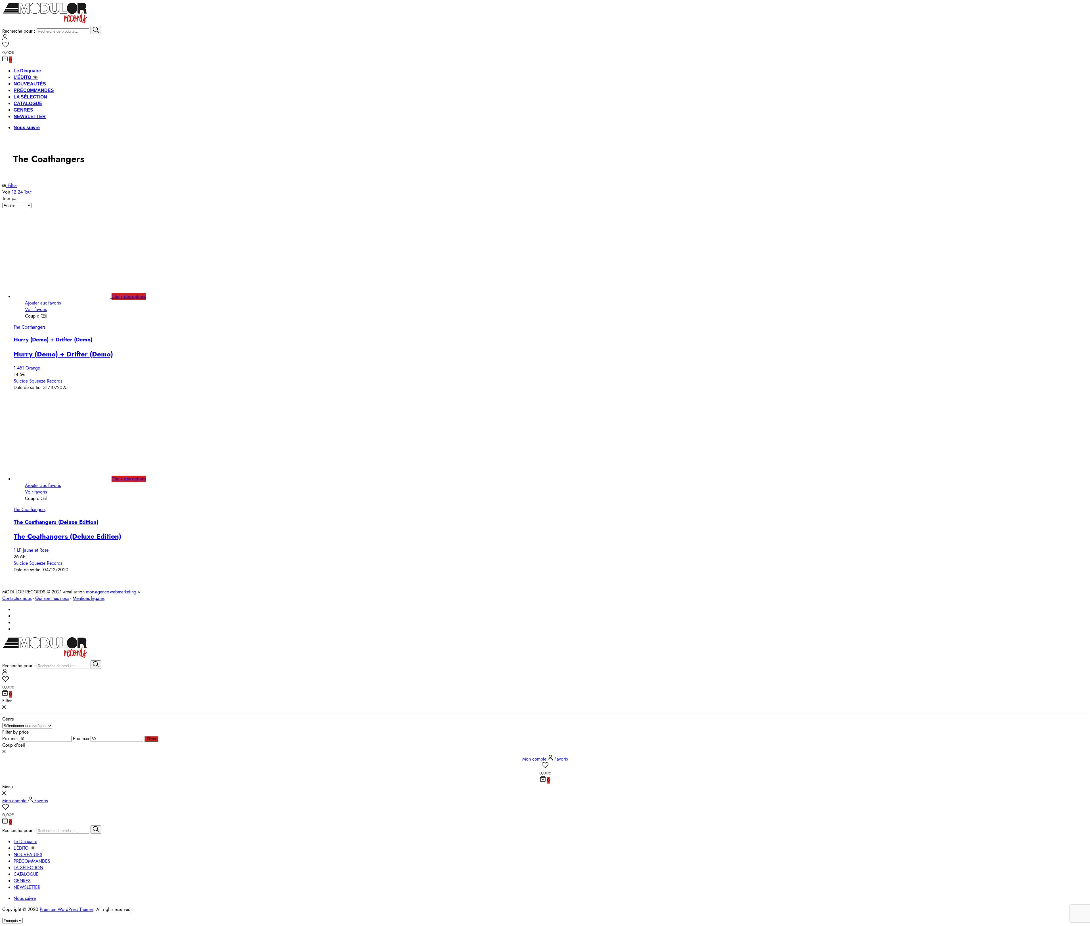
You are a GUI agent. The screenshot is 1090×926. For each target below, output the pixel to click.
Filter (11, 185)
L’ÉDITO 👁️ (26, 77)
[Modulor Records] (45, 22)
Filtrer (151, 739)
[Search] (96, 30)
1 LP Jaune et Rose (31, 550)
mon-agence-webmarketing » (113, 592)
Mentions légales (88, 598)
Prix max (81, 738)
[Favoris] (545, 45)
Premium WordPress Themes (66, 909)
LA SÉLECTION (30, 97)
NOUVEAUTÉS (30, 83)
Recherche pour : (18, 31)
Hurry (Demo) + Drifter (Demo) (53, 339)
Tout (28, 192)
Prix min (10, 738)
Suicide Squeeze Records (38, 381)
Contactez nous (17, 598)
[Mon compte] (4, 38)
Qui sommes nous (52, 598)
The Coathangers (29, 327)
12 (15, 192)
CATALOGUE (28, 103)
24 (21, 192)
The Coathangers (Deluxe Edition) (56, 522)
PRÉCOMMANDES (34, 90)
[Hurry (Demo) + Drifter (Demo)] (68, 296)
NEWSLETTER (30, 116)
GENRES (23, 110)
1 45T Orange (27, 368)
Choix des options (129, 296)
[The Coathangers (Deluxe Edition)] (68, 479)
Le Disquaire (27, 70)
